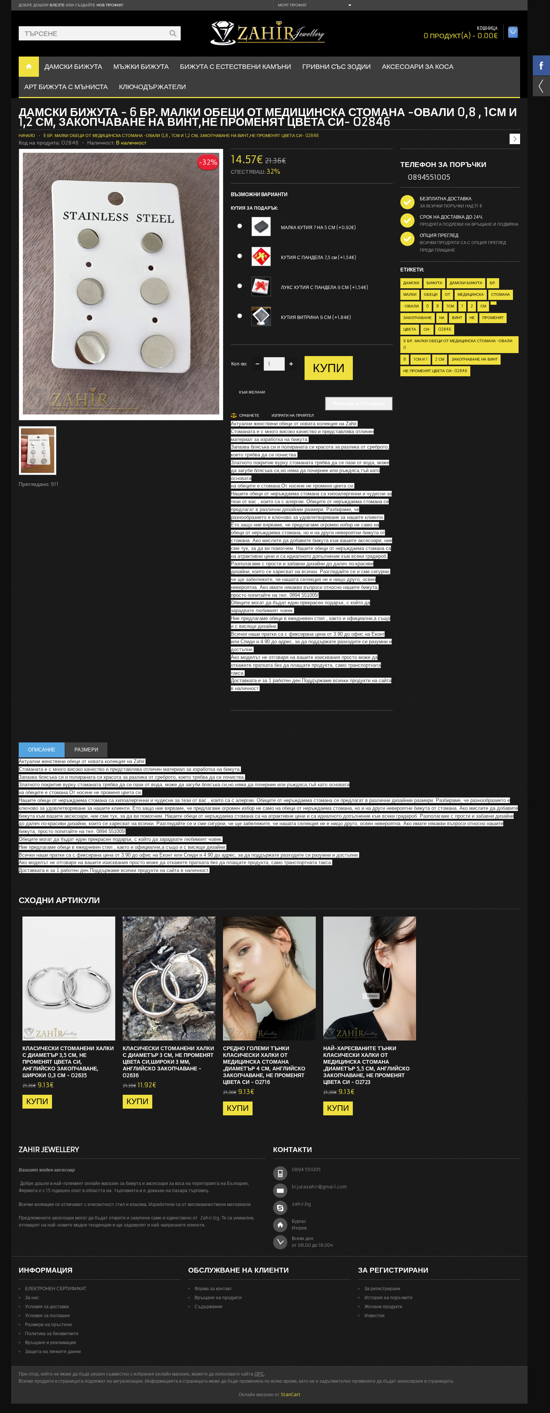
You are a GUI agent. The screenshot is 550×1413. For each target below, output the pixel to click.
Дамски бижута (466, 282)
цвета (409, 329)
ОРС (259, 1374)
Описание (41, 750)
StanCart (290, 1394)
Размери (86, 750)
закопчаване (417, 317)
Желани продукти (383, 1306)
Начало (27, 135)
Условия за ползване (47, 1315)
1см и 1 (420, 359)
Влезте (57, 5)
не (472, 317)
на (441, 317)
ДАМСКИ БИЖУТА (73, 66)
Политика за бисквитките (52, 1333)
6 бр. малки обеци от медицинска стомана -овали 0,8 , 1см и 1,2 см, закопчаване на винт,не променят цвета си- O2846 (181, 135)
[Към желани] (95, 1033)
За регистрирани (382, 1288)
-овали (411, 306)
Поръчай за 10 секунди (359, 403)
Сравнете (249, 415)
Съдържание (209, 1306)
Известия (374, 1315)
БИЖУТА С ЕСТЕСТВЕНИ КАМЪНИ (235, 66)
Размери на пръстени (48, 1324)
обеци (430, 294)
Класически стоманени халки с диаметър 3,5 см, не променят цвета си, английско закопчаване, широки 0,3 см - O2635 (68, 1062)
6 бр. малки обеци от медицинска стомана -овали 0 (457, 344)
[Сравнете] (107, 1033)
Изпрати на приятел (293, 415)
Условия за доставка (47, 1306)
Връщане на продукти (218, 1297)
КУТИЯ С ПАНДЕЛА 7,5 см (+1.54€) (318, 257)
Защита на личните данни (53, 1351)
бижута (434, 282)
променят (493, 317)
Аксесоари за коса (417, 66)
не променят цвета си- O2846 (435, 370)
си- (427, 329)
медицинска (471, 294)
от (447, 294)
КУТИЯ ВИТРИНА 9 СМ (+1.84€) (316, 317)
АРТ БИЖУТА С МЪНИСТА (66, 86)
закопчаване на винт (475, 359)
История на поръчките (388, 1297)
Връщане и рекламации (50, 1342)
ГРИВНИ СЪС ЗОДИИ (336, 66)
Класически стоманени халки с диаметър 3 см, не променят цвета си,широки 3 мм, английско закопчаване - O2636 (168, 1062)
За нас (32, 1297)
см (483, 306)
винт (457, 317)
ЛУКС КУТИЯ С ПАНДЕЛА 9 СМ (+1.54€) (324, 287)
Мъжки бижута (141, 66)
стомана (500, 294)
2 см (439, 359)
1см (450, 306)
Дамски (411, 282)
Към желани (252, 392)
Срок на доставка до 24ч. (451, 217)
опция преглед (439, 235)
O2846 (444, 329)
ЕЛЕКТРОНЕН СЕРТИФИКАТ (55, 1288)
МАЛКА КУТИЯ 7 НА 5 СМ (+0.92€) (318, 227)
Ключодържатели (152, 86)
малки (409, 294)
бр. (493, 282)
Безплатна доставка (445, 198)
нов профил (109, 5)
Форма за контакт (213, 1288)
